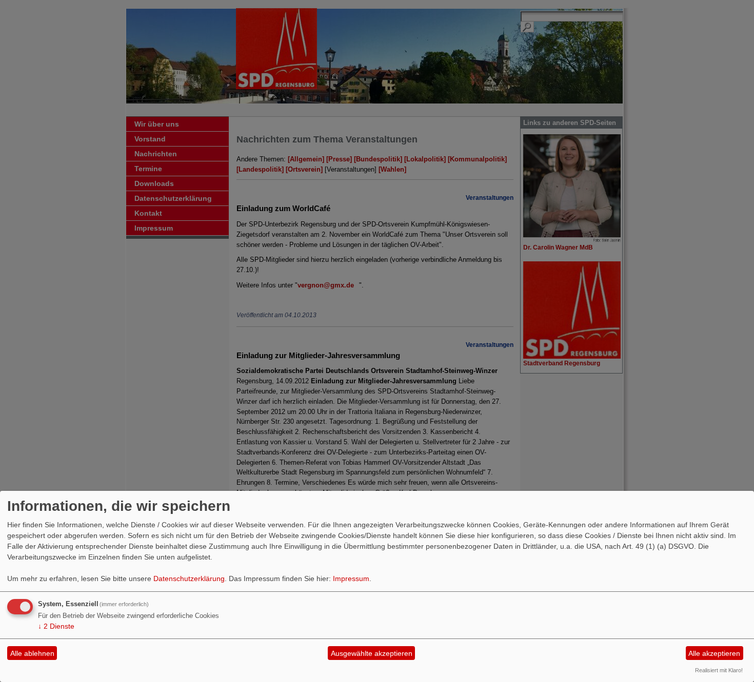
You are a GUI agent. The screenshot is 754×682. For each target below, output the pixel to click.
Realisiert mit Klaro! (719, 670)
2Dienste (56, 626)
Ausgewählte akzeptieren (371, 653)
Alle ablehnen (32, 653)
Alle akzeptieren (714, 653)
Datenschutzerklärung (189, 578)
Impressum (351, 578)
